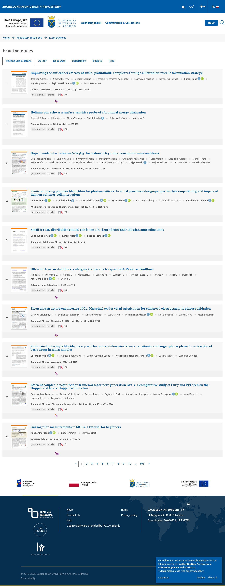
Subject (97, 60)
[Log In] (202, 6)
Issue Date (59, 60)
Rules (124, 509)
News (70, 509)
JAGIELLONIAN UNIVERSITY (166, 509)
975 (142, 463)
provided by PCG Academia (104, 525)
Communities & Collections (122, 22)
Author (42, 60)
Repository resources (29, 37)
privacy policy (197, 571)
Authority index (91, 22)
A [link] (189, 7)
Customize (163, 577)
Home (6, 37)
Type (111, 60)
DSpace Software (77, 525)
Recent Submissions (18, 60)
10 (129, 463)
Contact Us (73, 515)
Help (211, 22)
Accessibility (28, 578)
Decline (201, 577)
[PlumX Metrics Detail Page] (58, 101)
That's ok (212, 577)
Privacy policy (129, 515)
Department (79, 60)
